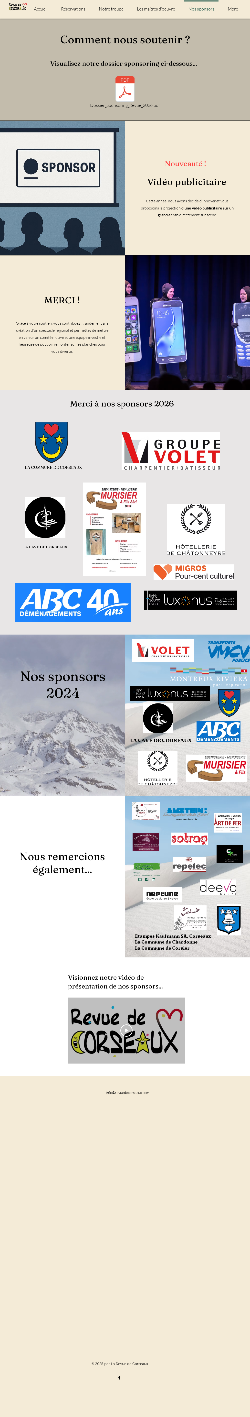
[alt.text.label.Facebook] (119, 1377)
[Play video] (126, 1030)
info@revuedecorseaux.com (127, 1092)
